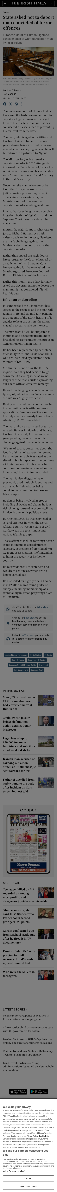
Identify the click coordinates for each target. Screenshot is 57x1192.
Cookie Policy (44, 1136)
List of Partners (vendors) (14, 1171)
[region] (28, 1145)
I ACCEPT (28, 1178)
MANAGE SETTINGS (28, 1187)
